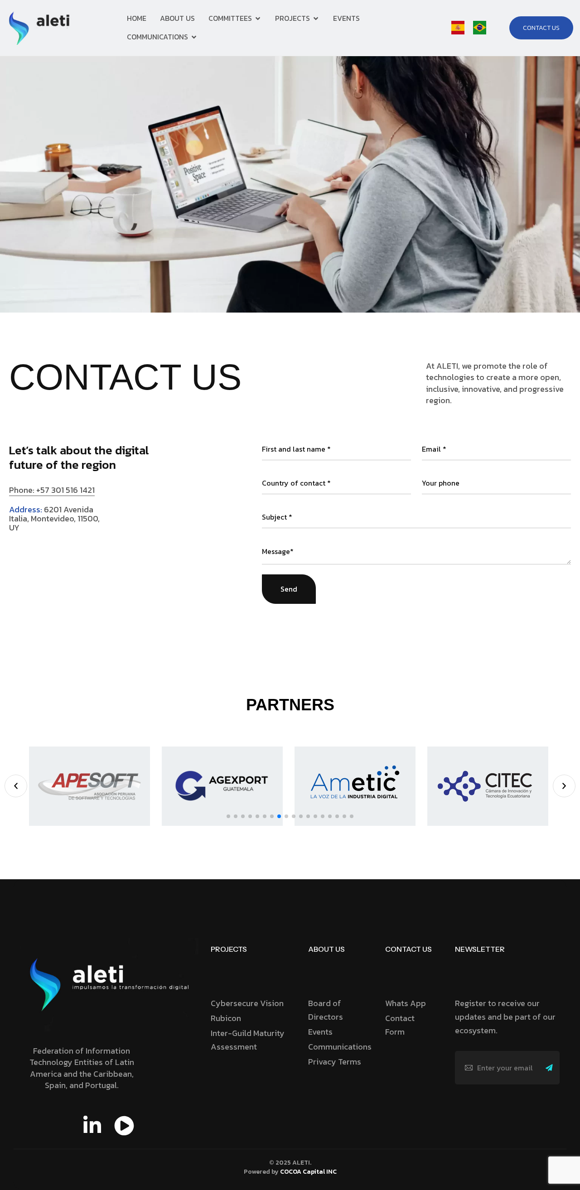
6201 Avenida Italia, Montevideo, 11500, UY (54, 518)
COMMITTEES (230, 18)
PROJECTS (292, 18)
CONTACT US (408, 949)
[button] (16, 786)
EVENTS (346, 18)
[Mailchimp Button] (552, 1067)
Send (288, 588)
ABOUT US (177, 18)
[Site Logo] (41, 27)
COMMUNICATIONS (157, 36)
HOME (136, 18)
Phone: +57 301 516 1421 (52, 490)
